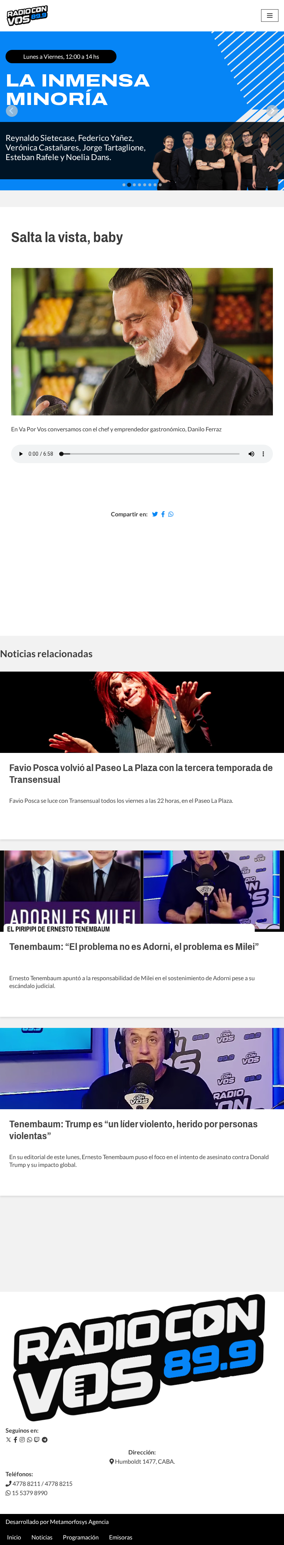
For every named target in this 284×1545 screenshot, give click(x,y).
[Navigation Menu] (269, 15)
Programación (81, 1537)
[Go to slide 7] (154, 184)
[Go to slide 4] (139, 184)
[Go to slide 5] (144, 184)
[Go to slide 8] (160, 184)
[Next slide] (272, 111)
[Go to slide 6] (149, 184)
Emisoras (120, 1537)
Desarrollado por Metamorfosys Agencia (57, 1521)
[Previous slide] (12, 111)
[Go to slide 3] (134, 184)
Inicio (14, 1537)
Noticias (42, 1537)
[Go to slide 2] (129, 185)
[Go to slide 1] (123, 184)
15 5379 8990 (29, 1492)
